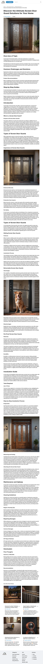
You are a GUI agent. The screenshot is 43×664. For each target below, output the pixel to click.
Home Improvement (10, 6)
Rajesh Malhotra (7, 16)
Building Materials (18, 6)
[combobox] (27, 2)
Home (5, 6)
